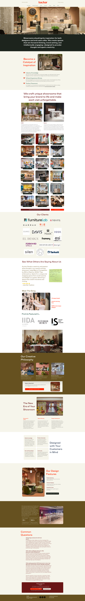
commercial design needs (50, 86)
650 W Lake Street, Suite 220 (32, 597)
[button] (35, 5)
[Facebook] (40, 597)
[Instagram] (45, 597)
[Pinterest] (42, 597)
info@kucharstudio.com (53, 596)
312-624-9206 (51, 597)
